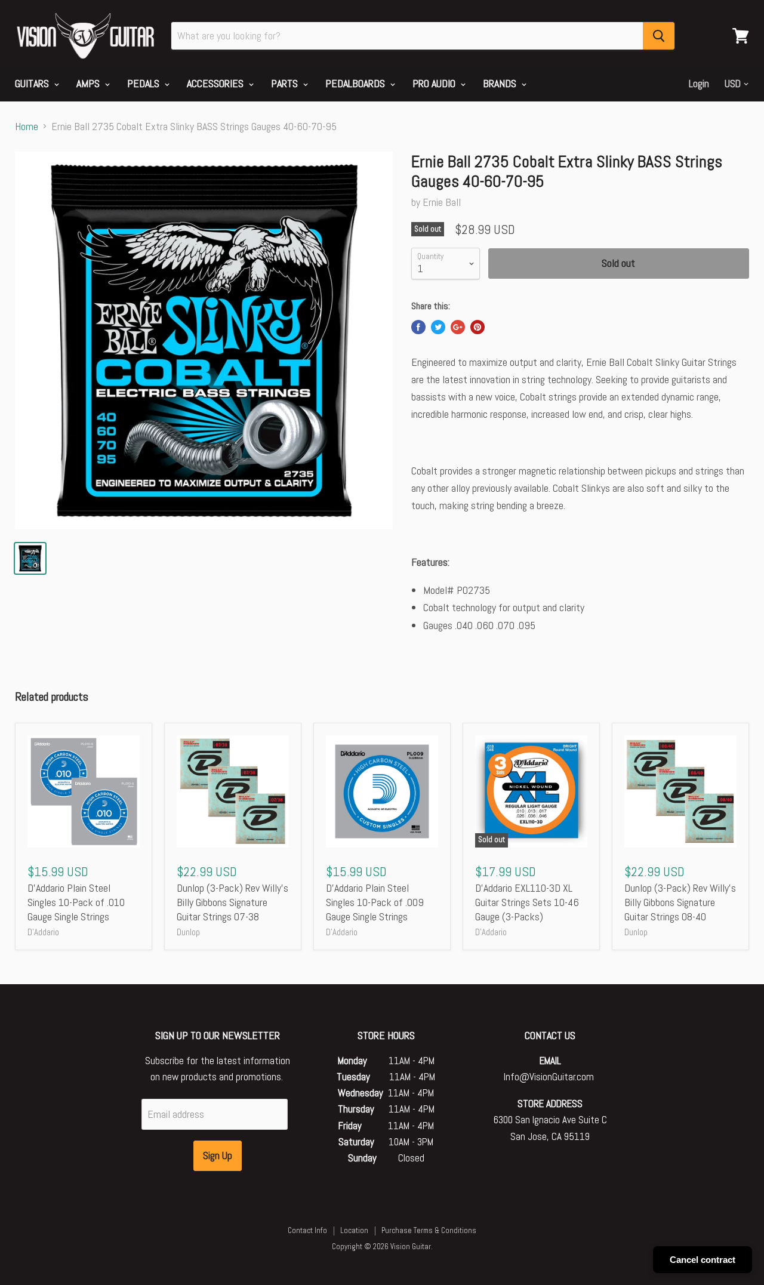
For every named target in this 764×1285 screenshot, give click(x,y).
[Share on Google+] (458, 327)
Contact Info (307, 1230)
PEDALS (144, 83)
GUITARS (33, 83)
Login (699, 83)
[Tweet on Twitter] (438, 327)
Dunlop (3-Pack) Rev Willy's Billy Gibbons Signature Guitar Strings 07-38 (232, 902)
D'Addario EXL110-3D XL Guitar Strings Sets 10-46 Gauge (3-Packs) (527, 902)
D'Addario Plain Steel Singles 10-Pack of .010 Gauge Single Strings (76, 902)
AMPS (89, 83)
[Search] (658, 36)
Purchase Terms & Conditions (428, 1230)
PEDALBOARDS (356, 83)
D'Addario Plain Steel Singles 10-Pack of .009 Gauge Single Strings (375, 902)
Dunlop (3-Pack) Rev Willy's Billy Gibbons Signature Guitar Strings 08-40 (680, 902)
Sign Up (217, 1155)
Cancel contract (702, 1260)
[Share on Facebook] (418, 327)
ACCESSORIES (216, 83)
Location (354, 1230)
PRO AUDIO (435, 83)
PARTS (285, 83)
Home (26, 127)
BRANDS (501, 83)
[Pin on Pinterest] (477, 327)
